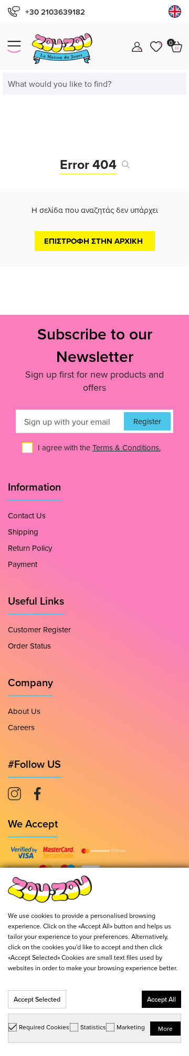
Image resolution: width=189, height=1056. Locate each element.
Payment (22, 564)
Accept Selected (37, 999)
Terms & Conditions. (126, 447)
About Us (24, 711)
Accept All (161, 999)
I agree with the (99, 447)
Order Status (29, 645)
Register (147, 421)
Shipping (23, 531)
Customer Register (39, 629)
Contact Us (27, 515)
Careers (21, 727)
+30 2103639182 (55, 11)
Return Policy (30, 547)
